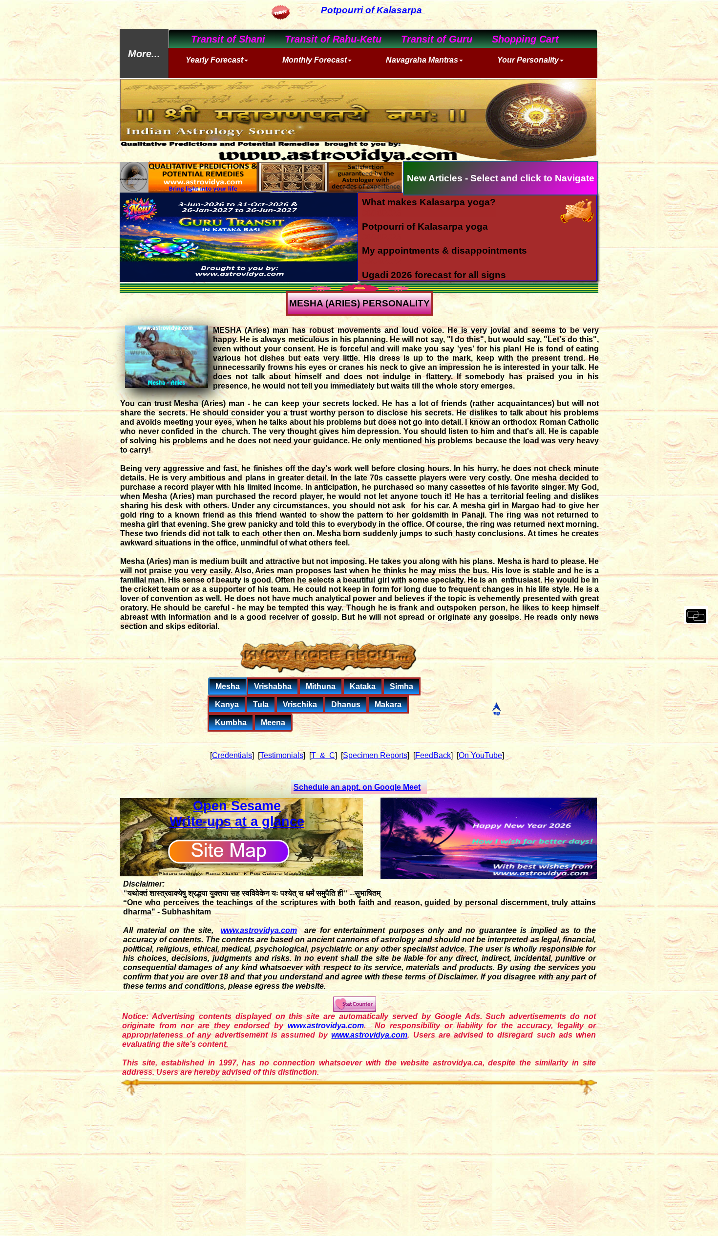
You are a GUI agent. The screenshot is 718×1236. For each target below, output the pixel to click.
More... (144, 53)
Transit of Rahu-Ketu (325, 39)
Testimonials (281, 755)
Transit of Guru (429, 39)
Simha (401, 686)
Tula (261, 704)
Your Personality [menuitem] (528, 60)
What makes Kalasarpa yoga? (429, 202)
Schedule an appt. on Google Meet (357, 787)
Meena (273, 722)
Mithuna (321, 686)
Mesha (227, 686)
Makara (388, 704)
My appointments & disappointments (444, 250)
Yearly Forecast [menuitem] (214, 60)
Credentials (232, 755)
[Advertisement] (358, 1166)
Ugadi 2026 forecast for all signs (434, 275)
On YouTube (480, 755)
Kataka (363, 686)
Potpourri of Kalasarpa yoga (425, 226)
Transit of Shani (220, 39)
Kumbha (231, 722)
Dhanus (345, 704)
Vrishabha (273, 686)
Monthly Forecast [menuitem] (314, 60)
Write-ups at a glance (236, 821)
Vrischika (300, 704)
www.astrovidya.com (259, 930)
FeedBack (433, 755)
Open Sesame (237, 806)
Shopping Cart (518, 39)
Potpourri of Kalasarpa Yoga (315, 10)
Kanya (227, 704)
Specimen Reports (375, 755)
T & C (323, 755)
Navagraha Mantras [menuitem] (422, 60)
